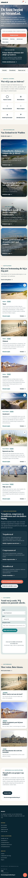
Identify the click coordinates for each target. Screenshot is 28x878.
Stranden (4, 70)
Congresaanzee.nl (5, 842)
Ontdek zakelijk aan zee (8, 62)
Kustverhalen (4, 857)
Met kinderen (5, 39)
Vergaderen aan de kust (6, 844)
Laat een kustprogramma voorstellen (12, 581)
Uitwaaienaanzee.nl (5, 846)
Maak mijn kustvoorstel (10, 630)
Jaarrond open (20, 39)
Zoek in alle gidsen (6, 279)
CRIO (2, 871)
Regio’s (2, 859)
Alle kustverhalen (6, 670)
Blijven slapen (5, 42)
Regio (3, 610)
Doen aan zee (4, 831)
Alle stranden (4, 825)
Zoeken (2, 853)
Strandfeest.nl (4, 840)
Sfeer (3, 616)
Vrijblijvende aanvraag (6, 855)
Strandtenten (12, 70)
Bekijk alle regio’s (5, 136)
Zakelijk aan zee (4, 838)
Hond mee (12, 39)
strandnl (4, 2)
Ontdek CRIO (7, 793)
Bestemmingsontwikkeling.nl (12, 797)
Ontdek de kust (14, 35)
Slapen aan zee (21, 70)
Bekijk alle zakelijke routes (9, 586)
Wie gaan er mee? (6, 622)
